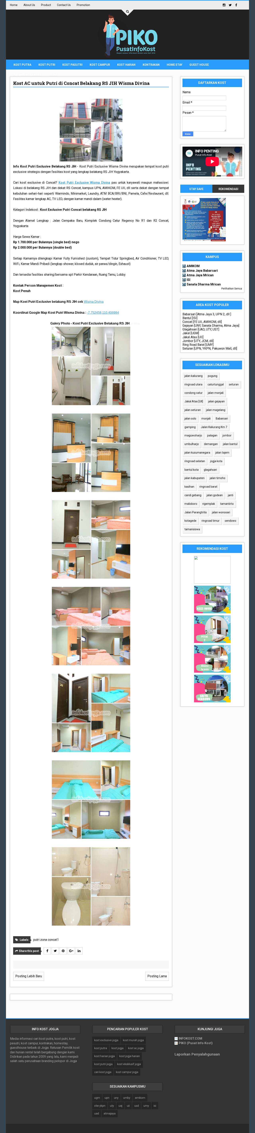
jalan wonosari (221, 512)
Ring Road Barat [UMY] (198, 345)
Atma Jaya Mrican (200, 275)
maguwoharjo (193, 435)
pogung (212, 375)
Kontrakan (151, 64)
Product (46, 5)
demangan (211, 444)
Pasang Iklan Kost (27, 74)
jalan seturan (192, 410)
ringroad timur (211, 520)
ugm (97, 1097)
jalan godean (215, 495)
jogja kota (216, 461)
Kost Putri (46, 64)
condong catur (193, 392)
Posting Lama (157, 976)
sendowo (230, 520)
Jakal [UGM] (190, 333)
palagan (212, 435)
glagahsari (210, 469)
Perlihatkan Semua (231, 288)
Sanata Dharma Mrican (204, 284)
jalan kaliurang (193, 375)
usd (136, 1105)
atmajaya (110, 1113)
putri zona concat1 (46, 940)
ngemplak (208, 503)
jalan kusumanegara (197, 452)
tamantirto (227, 503)
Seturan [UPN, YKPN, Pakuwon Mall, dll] (209, 348)
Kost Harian (126, 64)
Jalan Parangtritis (195, 512)
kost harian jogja (104, 1056)
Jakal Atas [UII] (192, 337)
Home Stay (174, 64)
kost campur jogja (127, 1072)
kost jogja (118, 1048)
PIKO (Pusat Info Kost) (196, 1043)
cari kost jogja (102, 1072)
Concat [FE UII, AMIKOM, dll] (202, 322)
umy (146, 1105)
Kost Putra (22, 64)
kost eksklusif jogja (129, 1064)
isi (155, 1105)
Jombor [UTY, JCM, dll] (198, 341)
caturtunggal (216, 384)
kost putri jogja (103, 1064)
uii (128, 1105)
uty (112, 1105)
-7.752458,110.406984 (103, 312)
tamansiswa (192, 529)
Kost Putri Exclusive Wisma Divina (84, 182)
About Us (29, 5)
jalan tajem (222, 452)
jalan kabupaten (194, 478)
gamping (190, 427)
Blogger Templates (148, 1128)
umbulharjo (191, 444)
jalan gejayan (216, 401)
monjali (206, 418)
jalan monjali (216, 392)
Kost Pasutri (72, 64)
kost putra (100, 1048)
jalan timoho (217, 478)
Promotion (83, 5)
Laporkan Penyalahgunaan (197, 1054)
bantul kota (191, 469)
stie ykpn (99, 1105)
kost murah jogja (133, 1040)
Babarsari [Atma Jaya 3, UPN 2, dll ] (206, 314)
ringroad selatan (194, 461)
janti (230, 495)
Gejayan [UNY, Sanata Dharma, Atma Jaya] (210, 325)
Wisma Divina (94, 301)
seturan (234, 384)
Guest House (199, 64)
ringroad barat (208, 486)
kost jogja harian (129, 1056)
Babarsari (222, 418)
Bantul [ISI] (189, 318)
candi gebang (192, 495)
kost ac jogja (136, 1048)
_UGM (53, 74)
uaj (120, 1105)
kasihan (189, 486)
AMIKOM (193, 266)
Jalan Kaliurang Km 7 (214, 427)
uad (96, 1113)
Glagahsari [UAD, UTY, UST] (200, 329)
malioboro (190, 503)
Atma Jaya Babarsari (202, 270)
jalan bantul (230, 444)
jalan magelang (215, 410)
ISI (188, 280)
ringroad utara (193, 384)
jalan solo (190, 418)
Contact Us (64, 5)
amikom (140, 1097)
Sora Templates (120, 1128)
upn (107, 1097)
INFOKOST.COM (190, 1038)
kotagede (190, 520)
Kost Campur (100, 64)
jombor (227, 435)
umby (126, 1097)
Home (14, 5)
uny (116, 1097)
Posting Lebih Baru (28, 976)
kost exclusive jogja (106, 1040)
